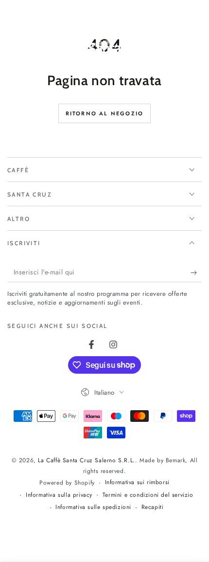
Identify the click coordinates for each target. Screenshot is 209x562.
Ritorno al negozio (105, 113)
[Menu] (12, 52)
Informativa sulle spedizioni (93, 507)
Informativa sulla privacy (59, 495)
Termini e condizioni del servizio (148, 495)
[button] (171, 52)
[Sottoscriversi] (196, 272)
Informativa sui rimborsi (137, 482)
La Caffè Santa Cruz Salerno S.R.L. (86, 460)
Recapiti (152, 507)
